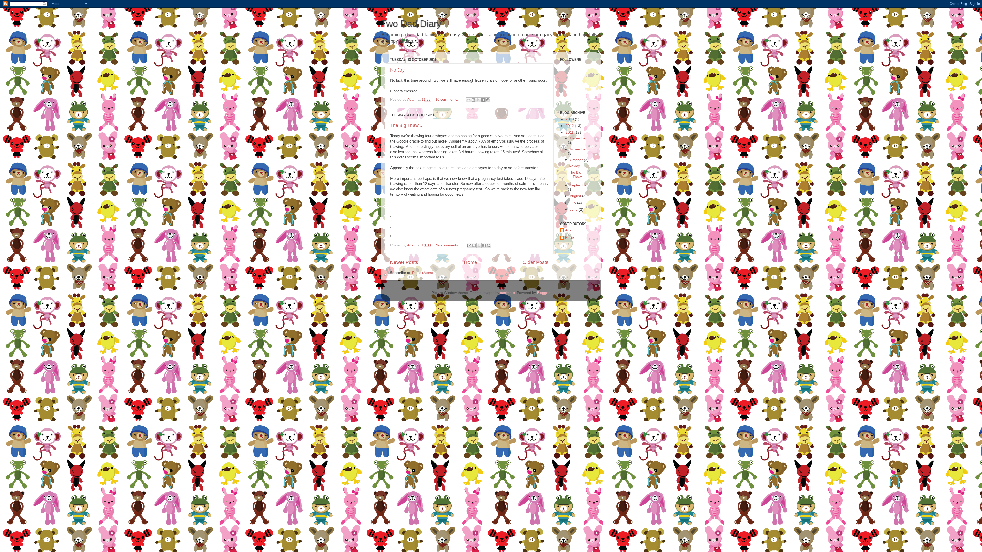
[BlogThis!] (473, 99)
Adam (570, 230)
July (573, 203)
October (577, 160)
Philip (569, 237)
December (578, 138)
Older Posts (536, 262)
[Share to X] (478, 99)
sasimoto (507, 293)
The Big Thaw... (406, 125)
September (579, 185)
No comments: (448, 245)
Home (470, 262)
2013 (570, 119)
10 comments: (447, 99)
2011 (570, 132)
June (574, 210)
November (578, 149)
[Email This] (468, 99)
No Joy (397, 70)
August (576, 196)
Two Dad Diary (411, 23)
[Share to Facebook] (483, 99)
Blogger (543, 293)
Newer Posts (404, 262)
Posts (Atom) (422, 273)
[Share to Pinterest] (487, 99)
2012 (570, 126)
